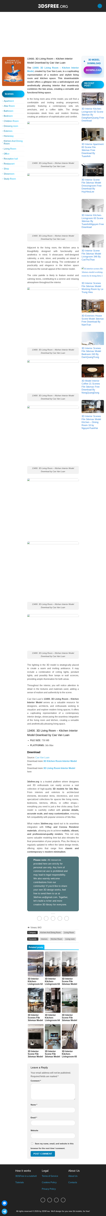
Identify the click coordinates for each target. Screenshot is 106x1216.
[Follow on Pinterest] (56, 1200)
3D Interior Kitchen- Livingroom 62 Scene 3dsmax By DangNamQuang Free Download (93, 114)
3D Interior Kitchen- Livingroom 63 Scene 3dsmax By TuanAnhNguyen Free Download (93, 221)
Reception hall (11, 159)
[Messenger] (4, 1203)
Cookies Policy (49, 1182)
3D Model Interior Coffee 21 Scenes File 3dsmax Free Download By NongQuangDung (91, 386)
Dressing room (11, 126)
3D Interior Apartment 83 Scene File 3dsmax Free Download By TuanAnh (93, 150)
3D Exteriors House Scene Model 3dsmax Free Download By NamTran (93, 320)
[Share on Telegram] (66, 918)
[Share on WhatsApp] (39, 918)
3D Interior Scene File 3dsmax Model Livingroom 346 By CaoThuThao (91, 255)
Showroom (9, 174)
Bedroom (8, 116)
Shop (6, 169)
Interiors (44, 939)
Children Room (11, 121)
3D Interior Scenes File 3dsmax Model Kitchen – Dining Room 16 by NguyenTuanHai (91, 422)
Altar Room (9, 106)
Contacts (72, 1182)
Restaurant (9, 164)
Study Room (10, 179)
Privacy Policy (49, 1189)
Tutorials (19, 1182)
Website (34, 1130)
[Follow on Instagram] (49, 1200)
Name (34, 1105)
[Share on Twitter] (53, 918)
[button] (3, 5)
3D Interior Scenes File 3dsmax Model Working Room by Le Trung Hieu (92, 288)
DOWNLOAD (93, 70)
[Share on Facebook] (46, 918)
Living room (70, 939)
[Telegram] (4, 1211)
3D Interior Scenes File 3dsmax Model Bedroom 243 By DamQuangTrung (91, 353)
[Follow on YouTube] (63, 1200)
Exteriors (8, 131)
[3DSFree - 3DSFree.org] (53, 6)
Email (34, 1117)
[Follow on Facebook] (43, 1200)
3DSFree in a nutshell (26, 1176)
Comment (36, 1081)
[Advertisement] (53, 32)
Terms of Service (50, 1176)
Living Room (10, 149)
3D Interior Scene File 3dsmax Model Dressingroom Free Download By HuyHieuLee (91, 185)
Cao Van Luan (42, 757)
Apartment (9, 101)
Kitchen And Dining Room (13, 142)
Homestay (9, 136)
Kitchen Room (56, 939)
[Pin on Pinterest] (60, 918)
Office (6, 154)
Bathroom (8, 111)
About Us (72, 1176)
